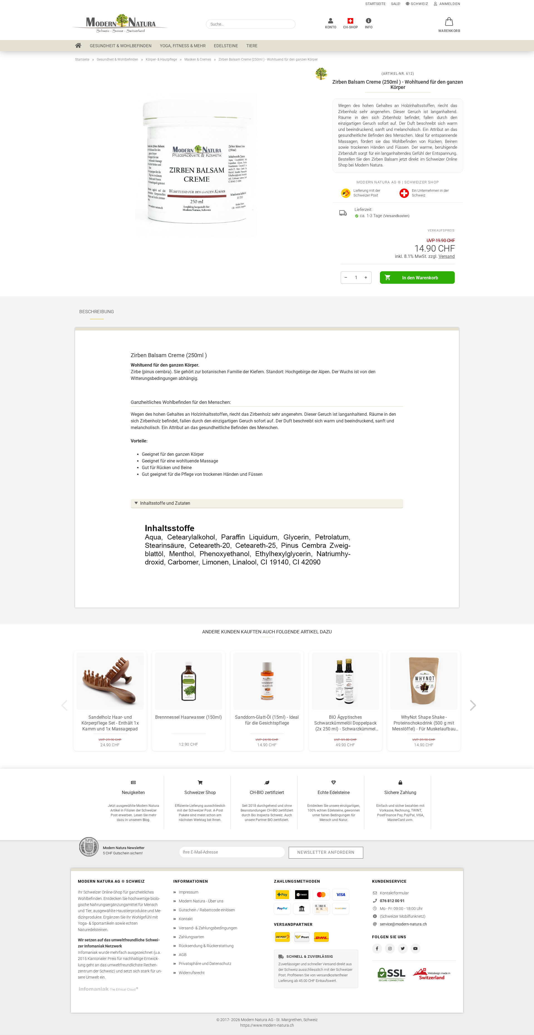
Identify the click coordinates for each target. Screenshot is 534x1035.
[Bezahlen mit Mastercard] (321, 894)
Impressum (188, 892)
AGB (183, 954)
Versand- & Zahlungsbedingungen (208, 928)
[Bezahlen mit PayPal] (282, 908)
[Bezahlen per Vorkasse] (301, 908)
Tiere (252, 45)
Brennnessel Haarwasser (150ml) (188, 717)
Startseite (375, 4)
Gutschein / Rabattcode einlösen (207, 910)
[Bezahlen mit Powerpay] (340, 908)
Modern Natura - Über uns (201, 901)
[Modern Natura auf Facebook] (377, 949)
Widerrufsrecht (192, 973)
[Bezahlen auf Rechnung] (321, 908)
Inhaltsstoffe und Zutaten (165, 503)
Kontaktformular (394, 893)
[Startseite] (78, 45)
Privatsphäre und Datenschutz (205, 963)
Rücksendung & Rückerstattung (206, 946)
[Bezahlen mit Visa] (340, 894)
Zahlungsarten (191, 937)
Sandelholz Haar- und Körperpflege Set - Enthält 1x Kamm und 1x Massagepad (110, 723)
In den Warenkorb (420, 277)
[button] (448, 18)
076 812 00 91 (392, 901)
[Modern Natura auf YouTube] (416, 949)
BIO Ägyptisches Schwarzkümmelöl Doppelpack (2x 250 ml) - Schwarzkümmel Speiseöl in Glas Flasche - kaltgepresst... (345, 723)
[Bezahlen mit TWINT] (301, 894)
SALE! (395, 4)
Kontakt (186, 919)
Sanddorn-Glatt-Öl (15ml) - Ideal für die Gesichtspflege (267, 720)
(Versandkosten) (396, 216)
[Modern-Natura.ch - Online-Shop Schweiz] (124, 23)
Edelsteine (226, 45)
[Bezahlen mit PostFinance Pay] (282, 894)
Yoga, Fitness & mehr (183, 45)
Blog (146, 820)
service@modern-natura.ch (403, 924)
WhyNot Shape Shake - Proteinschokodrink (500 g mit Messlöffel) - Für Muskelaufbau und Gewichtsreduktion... (424, 723)
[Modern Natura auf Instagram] (390, 949)
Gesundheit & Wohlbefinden (121, 45)
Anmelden (448, 4)
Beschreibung (96, 311)
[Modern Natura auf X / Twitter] (403, 949)
